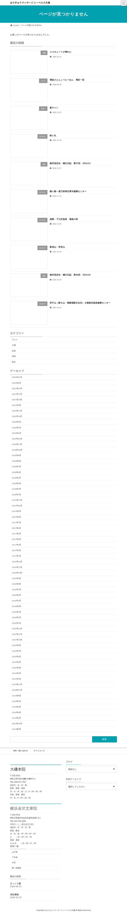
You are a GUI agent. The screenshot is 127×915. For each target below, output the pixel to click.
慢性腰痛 (14, 894)
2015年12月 (17, 628)
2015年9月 (16, 645)
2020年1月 (16, 433)
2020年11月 (17, 411)
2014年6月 (16, 707)
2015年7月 (16, 651)
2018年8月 (16, 461)
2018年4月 (16, 483)
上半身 (15, 852)
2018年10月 (17, 450)
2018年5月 (16, 478)
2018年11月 (17, 444)
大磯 (14, 345)
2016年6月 (16, 595)
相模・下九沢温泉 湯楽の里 (64, 219)
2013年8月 (16, 729)
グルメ (15, 339)
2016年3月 (16, 612)
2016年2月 (16, 617)
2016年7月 (16, 589)
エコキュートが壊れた (60, 52)
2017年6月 (16, 528)
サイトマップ (39, 751)
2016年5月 (16, 600)
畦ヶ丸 (53, 135)
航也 (14, 362)
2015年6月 (16, 656)
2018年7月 (16, 466)
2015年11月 (17, 634)
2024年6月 (16, 383)
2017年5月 (16, 533)
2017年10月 (17, 506)
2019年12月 (17, 439)
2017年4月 (16, 539)
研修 (14, 356)
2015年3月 (16, 673)
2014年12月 (17, 684)
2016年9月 (16, 578)
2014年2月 (16, 718)
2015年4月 (16, 668)
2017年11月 (17, 500)
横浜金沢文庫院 (23, 808)
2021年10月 (17, 399)
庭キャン (54, 107)
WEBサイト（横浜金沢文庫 (21, 824)
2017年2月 (16, 550)
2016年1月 (16, 623)
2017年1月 (16, 556)
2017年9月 (16, 511)
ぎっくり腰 (15, 883)
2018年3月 (16, 489)
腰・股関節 (16, 868)
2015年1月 (16, 679)
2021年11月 (17, 394)
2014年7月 (16, 701)
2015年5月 (16, 662)
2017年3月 (16, 545)
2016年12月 (17, 561)
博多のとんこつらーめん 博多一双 (67, 79)
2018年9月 (16, 455)
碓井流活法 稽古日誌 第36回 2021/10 (70, 275)
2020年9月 (16, 422)
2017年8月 (16, 517)
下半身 (15, 857)
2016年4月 (16, 606)
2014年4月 (16, 712)
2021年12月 (17, 388)
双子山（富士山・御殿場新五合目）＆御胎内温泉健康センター (80, 302)
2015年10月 (17, 640)
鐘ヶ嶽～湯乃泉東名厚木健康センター (68, 191)
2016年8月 (16, 584)
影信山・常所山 (57, 247)
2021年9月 (16, 405)
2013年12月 (17, 723)
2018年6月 (16, 472)
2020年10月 (17, 416)
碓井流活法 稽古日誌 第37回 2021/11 (70, 163)
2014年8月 (16, 695)
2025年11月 (17, 377)
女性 (14, 863)
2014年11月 (17, 690)
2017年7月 (16, 522)
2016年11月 (17, 567)
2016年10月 (17, 573)
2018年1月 (16, 494)
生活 (14, 351)
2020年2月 (16, 427)
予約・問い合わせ (20, 751)
